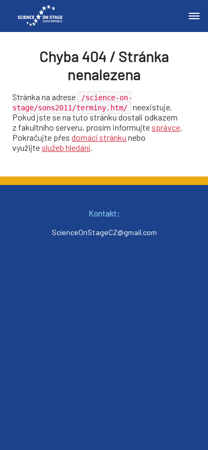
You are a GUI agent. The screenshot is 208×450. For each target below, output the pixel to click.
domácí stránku (98, 137)
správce (165, 127)
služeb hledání (66, 147)
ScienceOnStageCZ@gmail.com (104, 232)
